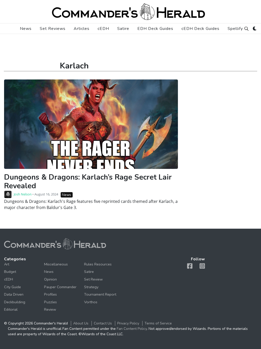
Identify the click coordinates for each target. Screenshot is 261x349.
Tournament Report (100, 294)
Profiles (50, 294)
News (26, 28)
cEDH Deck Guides (200, 28)
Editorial (11, 309)
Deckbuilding (14, 302)
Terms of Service (158, 323)
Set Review (93, 279)
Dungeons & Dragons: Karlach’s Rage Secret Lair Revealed (88, 181)
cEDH (103, 28)
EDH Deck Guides (155, 28)
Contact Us (103, 323)
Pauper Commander (60, 286)
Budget (10, 271)
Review (50, 309)
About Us (80, 323)
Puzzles (50, 302)
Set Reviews (53, 28)
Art (6, 264)
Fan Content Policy (132, 328)
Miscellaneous (56, 264)
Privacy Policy (128, 323)
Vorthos (90, 302)
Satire (123, 28)
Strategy (91, 286)
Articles (81, 28)
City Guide (12, 286)
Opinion (50, 279)
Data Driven (13, 294)
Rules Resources (98, 264)
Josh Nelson (23, 194)
